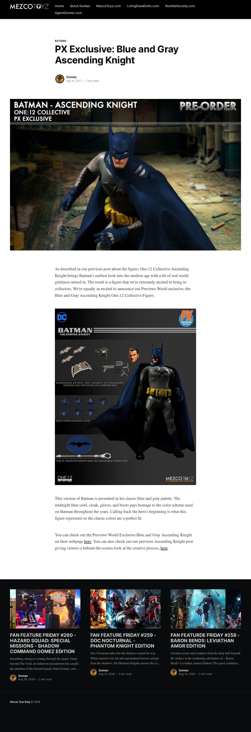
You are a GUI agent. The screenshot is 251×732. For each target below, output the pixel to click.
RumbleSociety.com (180, 6)
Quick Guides (80, 6)
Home (59, 6)
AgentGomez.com (68, 13)
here (87, 541)
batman (60, 40)
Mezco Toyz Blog (20, 701)
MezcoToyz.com (108, 6)
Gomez (71, 77)
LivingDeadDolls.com (143, 6)
